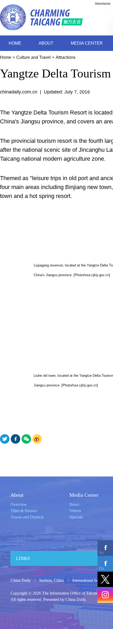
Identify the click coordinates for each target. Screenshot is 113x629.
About (17, 495)
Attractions (65, 57)
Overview (19, 504)
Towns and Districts (27, 517)
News (74, 504)
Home (5, 57)
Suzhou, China (51, 580)
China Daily (21, 580)
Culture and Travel (33, 57)
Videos (75, 511)
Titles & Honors (24, 511)
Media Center (84, 495)
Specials (76, 517)
